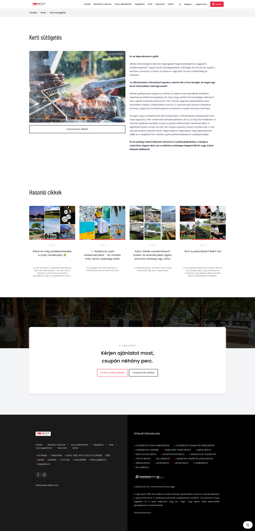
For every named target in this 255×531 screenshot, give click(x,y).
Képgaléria (140, 4)
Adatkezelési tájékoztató (47, 485)
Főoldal (87, 4)
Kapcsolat (160, 4)
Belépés (188, 4)
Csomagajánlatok (44, 448)
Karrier (171, 4)
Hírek (150, 4)
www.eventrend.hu (142, 512)
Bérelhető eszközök (102, 4)
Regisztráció (201, 4)
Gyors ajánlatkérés (123, 4)
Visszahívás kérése (77, 129)
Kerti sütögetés (58, 12)
